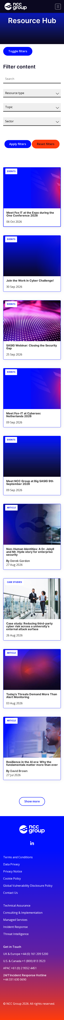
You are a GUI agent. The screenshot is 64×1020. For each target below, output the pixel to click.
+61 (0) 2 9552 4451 (24, 968)
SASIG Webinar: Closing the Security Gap (31, 347)
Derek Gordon (20, 561)
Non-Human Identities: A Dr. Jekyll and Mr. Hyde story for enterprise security (30, 551)
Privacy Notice (12, 871)
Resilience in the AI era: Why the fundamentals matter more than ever (32, 763)
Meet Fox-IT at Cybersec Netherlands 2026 (23, 415)
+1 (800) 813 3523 (33, 961)
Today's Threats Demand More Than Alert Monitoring (31, 695)
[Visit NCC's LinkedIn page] (32, 843)
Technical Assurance (16, 905)
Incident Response (15, 927)
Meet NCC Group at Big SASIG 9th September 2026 (29, 482)
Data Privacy (11, 864)
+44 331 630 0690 (14, 979)
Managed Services (15, 920)
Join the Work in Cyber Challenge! (30, 280)
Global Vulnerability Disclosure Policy (27, 886)
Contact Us (10, 893)
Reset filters (45, 144)
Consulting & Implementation (22, 913)
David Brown (19, 771)
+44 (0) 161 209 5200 (34, 954)
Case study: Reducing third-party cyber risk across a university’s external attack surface (29, 626)
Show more (32, 801)
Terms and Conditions (18, 857)
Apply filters (17, 144)
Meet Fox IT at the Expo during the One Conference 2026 (30, 214)
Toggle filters (17, 51)
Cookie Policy (12, 878)
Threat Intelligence (16, 934)
